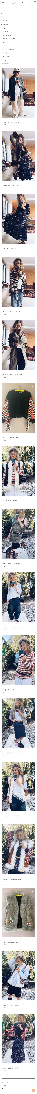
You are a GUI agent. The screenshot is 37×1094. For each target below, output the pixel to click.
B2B (3, 1089)
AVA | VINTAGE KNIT (8, 690)
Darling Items (5, 63)
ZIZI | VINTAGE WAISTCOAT (10, 501)
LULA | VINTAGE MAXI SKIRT (11, 1068)
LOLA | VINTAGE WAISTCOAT (11, 942)
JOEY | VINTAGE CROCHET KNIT (11, 564)
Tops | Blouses (7, 35)
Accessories (6, 31)
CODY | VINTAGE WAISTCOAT (11, 1005)
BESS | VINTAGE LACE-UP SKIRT (12, 753)
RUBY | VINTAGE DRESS (9, 248)
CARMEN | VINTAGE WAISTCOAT (12, 879)
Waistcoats (6, 42)
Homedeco (4, 60)
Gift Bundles (4, 21)
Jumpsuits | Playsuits (8, 49)
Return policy (5, 1082)
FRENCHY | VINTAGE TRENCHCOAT (13, 375)
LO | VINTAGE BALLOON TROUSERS (13, 627)
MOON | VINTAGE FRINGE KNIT (11, 438)
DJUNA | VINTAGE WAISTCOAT (11, 816)
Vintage (3, 28)
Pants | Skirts (6, 56)
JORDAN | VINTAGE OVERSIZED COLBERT (14, 122)
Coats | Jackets (7, 53)
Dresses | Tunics (7, 46)
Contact (4, 1085)
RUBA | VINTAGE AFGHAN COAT (12, 185)
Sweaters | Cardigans (9, 38)
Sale (2, 17)
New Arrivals (4, 24)
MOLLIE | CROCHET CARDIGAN (11, 311)
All (1, 13)
